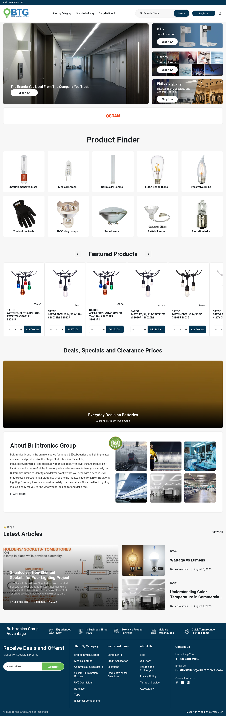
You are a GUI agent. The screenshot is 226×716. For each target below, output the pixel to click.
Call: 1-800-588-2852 (14, 2)
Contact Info (115, 654)
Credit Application (118, 661)
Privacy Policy (148, 676)
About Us (146, 646)
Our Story (145, 661)
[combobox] (162, 13)
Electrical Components (87, 700)
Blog (142, 654)
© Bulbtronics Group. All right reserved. (25, 711)
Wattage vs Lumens (187, 560)
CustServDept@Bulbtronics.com (199, 670)
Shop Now (24, 92)
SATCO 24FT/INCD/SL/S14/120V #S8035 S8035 (187, 314)
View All (217, 532)
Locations (113, 666)
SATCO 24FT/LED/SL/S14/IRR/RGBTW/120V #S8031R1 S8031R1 (23, 315)
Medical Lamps (83, 661)
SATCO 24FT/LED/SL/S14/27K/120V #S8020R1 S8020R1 (148, 314)
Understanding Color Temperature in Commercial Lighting (195, 595)
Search (181, 13)
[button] (61, 13)
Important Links (118, 646)
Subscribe (53, 666)
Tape (77, 694)
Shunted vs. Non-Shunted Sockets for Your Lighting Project (39, 575)
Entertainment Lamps (86, 654)
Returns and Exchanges (147, 668)
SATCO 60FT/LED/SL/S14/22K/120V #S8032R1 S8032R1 (65, 314)
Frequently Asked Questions (118, 674)
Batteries (79, 688)
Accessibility (147, 688)
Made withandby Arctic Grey (204, 712)
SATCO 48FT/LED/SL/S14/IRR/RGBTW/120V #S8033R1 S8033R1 (105, 315)
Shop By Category (86, 646)
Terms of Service (149, 682)
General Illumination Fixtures (86, 674)
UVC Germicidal (83, 682)
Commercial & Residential (89, 666)
